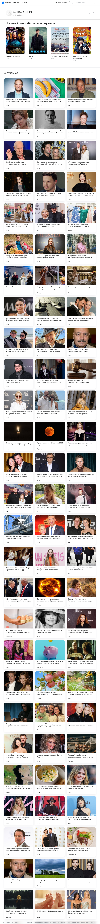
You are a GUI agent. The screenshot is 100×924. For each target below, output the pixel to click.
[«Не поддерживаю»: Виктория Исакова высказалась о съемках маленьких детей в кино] (81, 124)
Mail (3, 922)
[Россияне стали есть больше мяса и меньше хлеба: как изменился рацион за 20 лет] (81, 842)
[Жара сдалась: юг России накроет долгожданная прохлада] (50, 280)
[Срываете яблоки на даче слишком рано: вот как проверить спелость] (50, 686)
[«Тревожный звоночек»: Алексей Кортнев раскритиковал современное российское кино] (81, 93)
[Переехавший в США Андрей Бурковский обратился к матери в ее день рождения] (18, 93)
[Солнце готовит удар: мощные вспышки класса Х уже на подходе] (50, 592)
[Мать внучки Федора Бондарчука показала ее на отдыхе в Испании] (18, 498)
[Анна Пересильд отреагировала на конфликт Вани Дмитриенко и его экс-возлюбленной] (81, 530)
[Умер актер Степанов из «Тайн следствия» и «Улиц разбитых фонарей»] (50, 342)
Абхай (31, 56)
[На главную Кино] (7, 2)
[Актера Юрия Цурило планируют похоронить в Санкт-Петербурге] (81, 654)
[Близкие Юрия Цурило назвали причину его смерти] (18, 873)
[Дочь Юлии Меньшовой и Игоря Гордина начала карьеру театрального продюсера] (18, 561)
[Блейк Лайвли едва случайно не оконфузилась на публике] (81, 405)
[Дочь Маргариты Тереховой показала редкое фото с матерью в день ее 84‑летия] (18, 124)
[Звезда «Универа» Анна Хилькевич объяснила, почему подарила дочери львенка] (81, 592)
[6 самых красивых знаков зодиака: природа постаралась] (81, 280)
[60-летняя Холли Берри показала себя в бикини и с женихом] (50, 405)
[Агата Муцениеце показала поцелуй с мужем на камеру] (81, 873)
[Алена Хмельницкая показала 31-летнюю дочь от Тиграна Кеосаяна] (50, 124)
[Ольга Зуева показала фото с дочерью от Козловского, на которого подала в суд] (50, 842)
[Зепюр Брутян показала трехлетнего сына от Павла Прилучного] (18, 748)
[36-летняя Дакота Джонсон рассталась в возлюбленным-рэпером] (81, 810)
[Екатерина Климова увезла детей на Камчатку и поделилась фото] (81, 186)
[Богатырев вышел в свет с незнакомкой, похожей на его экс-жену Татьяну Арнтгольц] (50, 155)
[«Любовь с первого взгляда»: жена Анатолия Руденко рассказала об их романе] (81, 155)
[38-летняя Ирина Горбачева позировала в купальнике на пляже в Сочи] (81, 498)
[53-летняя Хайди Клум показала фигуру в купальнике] (81, 779)
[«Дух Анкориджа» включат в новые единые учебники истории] (18, 592)
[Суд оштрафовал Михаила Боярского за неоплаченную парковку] (50, 810)
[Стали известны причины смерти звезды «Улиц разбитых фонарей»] (18, 436)
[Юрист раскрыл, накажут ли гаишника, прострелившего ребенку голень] (81, 374)
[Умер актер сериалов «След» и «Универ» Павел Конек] (50, 186)
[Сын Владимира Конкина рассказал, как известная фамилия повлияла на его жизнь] (18, 155)
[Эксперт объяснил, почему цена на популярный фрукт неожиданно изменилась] (50, 93)
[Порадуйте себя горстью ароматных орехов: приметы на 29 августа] (81, 748)
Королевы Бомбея (13, 56)
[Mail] (3, 2)
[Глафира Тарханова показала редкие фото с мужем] (50, 249)
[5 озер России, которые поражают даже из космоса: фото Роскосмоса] (18, 779)
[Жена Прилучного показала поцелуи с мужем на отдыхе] (18, 467)
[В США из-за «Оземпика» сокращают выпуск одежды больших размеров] (81, 218)
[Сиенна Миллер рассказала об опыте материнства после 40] (18, 810)
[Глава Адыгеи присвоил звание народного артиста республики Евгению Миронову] (18, 842)
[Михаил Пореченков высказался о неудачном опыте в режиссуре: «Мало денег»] (50, 467)
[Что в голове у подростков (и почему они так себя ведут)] (18, 218)
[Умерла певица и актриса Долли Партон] (50, 748)
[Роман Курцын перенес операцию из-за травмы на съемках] (81, 467)
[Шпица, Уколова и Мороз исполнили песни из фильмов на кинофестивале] (18, 280)
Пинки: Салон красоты (59, 56)
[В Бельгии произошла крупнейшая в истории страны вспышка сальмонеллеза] (18, 623)
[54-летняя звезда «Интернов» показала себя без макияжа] (50, 498)
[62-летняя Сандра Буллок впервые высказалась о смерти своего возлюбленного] (18, 654)
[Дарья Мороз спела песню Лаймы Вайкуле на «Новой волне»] (18, 405)
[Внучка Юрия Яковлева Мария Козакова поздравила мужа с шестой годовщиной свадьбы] (18, 311)
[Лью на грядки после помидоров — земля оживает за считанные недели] (81, 686)
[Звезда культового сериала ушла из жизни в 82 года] (50, 623)
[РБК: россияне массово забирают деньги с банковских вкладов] (50, 654)
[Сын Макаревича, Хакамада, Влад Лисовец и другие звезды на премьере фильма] (18, 186)
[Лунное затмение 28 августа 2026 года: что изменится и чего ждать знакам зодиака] (50, 436)
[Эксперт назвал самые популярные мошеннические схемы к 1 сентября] (18, 717)
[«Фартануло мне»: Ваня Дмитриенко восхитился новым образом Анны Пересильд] (81, 249)
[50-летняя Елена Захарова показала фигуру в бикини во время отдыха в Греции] (81, 623)
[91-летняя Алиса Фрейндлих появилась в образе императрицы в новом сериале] (50, 374)
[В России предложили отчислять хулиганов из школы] (81, 561)
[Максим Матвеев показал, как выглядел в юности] (18, 374)
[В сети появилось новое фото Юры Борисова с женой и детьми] (81, 717)
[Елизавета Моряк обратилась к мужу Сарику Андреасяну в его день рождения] (50, 717)
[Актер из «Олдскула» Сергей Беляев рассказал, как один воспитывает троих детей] (18, 249)
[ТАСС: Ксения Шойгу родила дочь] (50, 904)
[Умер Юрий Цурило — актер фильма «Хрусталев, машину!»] (81, 342)
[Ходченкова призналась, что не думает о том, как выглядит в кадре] (81, 436)
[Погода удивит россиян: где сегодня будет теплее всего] (50, 873)
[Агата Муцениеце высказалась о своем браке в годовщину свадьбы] (81, 311)
